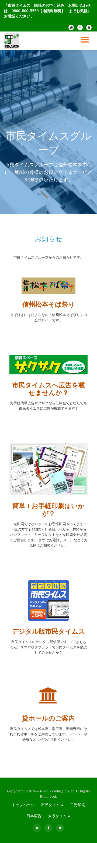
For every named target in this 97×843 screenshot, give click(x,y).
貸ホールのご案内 (48, 718)
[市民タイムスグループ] (12, 40)
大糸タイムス (59, 815)
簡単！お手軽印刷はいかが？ (48, 509)
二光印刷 (77, 804)
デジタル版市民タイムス (48, 631)
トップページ (23, 804)
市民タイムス (52, 804)
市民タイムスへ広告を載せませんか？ (48, 388)
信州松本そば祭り (48, 304)
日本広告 (33, 815)
